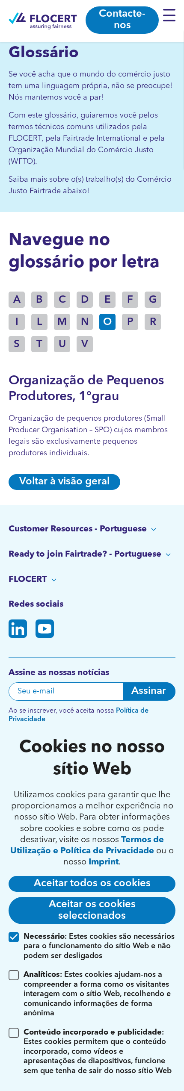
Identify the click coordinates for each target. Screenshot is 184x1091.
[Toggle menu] (171, 15)
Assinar (148, 691)
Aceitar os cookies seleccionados (92, 910)
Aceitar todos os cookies (92, 884)
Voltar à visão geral (64, 482)
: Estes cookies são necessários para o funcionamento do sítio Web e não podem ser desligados (99, 946)
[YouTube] (45, 630)
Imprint (104, 862)
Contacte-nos (122, 20)
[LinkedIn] (18, 630)
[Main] (43, 21)
